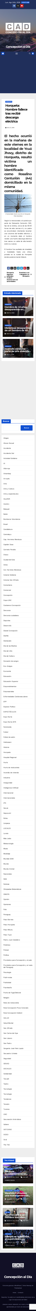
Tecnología (7, 1089)
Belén (5, 514)
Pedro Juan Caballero (11, 940)
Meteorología (8, 844)
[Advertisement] (18, 74)
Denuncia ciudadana (11, 615)
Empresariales (8, 691)
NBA (5, 879)
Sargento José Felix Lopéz (13, 1048)
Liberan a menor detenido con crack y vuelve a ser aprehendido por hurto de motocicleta (18, 1306)
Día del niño (7, 651)
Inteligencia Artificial (10, 788)
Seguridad (7, 1058)
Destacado (7, 641)
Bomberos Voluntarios (11, 519)
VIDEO (5, 1135)
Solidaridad (7, 1074)
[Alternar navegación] (16, 53)
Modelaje (6, 854)
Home (14, 1292)
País (5, 909)
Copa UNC (7, 600)
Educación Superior (10, 681)
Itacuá (5, 808)
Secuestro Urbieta (10, 1053)
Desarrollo (7, 626)
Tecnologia (7, 1094)
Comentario (7, 585)
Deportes (6, 621)
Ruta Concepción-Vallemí (12, 1013)
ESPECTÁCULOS (9, 712)
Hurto (5, 762)
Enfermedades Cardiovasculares (15, 697)
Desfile (5, 636)
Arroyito (6, 479)
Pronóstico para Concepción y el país (17, 960)
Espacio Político (9, 707)
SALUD (6, 1018)
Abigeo (6, 438)
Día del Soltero (9, 656)
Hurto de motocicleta (11, 767)
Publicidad (7, 982)
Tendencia (7, 1099)
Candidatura (7, 529)
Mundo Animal (8, 869)
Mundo (6, 864)
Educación (7, 676)
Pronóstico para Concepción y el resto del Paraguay (17, 966)
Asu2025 (6, 499)
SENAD (6, 1064)
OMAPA (6, 894)
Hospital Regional (9, 757)
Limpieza (6, 823)
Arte (5, 484)
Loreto (5, 833)
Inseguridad (7, 783)
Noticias (6, 884)
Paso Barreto (8, 920)
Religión (6, 998)
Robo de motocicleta (11, 1003)
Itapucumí (7, 813)
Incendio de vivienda (11, 773)
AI (4, 463)
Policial (6, 950)
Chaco (5, 555)
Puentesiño (7, 988)
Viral (5, 1140)
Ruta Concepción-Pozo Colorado (15, 1008)
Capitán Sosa (8, 544)
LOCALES (7, 828)
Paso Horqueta (9, 925)
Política (6, 955)
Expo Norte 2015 (9, 722)
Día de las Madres (10, 646)
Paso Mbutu (8, 930)
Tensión (6, 1104)
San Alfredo (7, 1028)
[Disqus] (18, 390)
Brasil (5, 524)
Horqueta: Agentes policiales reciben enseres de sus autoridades (12, 277)
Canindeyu (7, 534)
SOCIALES (7, 1069)
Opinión (6, 899)
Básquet (6, 509)
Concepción (7, 595)
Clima (5, 565)
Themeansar (18, 1288)
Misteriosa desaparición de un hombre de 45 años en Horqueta (18, 330)
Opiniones (7, 904)
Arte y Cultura (8, 489)
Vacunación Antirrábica (12, 1119)
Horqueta (9, 101)
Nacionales (7, 874)
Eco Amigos (7, 666)
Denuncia (7, 610)
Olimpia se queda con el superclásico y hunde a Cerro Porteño (18, 1239)
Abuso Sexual (8, 443)
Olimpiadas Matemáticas (12, 889)
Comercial (7, 590)
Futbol (5, 732)
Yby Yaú (6, 1145)
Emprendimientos (9, 686)
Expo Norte (7, 717)
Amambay (7, 474)
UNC (5, 1114)
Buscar (6, 421)
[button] (29, 53)
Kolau (5, 818)
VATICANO (7, 1129)
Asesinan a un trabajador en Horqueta (24, 274)
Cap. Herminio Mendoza (12, 539)
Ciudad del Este (9, 560)
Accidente (7, 448)
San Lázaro (7, 1038)
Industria (6, 778)
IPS (4, 803)
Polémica (6, 945)
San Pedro (7, 1043)
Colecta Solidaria (9, 575)
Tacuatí (6, 1079)
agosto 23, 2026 (13, 1177)
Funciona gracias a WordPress (12, 1285)
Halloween (7, 742)
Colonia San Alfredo (11, 580)
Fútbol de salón (9, 737)
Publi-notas (7, 977)
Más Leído (7, 838)
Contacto (20, 1292)
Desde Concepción (10, 631)
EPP (5, 702)
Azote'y (6, 504)
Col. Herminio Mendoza (12, 570)
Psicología (7, 972)
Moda (5, 849)
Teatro (5, 1084)
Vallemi (6, 1124)
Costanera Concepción (12, 605)
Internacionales (9, 798)
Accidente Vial (8, 453)
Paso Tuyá (7, 935)
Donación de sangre (11, 661)
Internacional (8, 793)
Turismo (6, 1109)
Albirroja (6, 468)
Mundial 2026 (8, 859)
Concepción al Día (18, 46)
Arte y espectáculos (10, 494)
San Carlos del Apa (10, 1033)
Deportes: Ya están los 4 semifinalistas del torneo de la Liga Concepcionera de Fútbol (18, 1298)
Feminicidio (7, 727)
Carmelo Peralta (9, 550)
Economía (7, 671)
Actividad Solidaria (10, 458)
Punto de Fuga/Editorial (12, 993)
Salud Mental (8, 1023)
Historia (6, 747)
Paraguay (7, 914)
